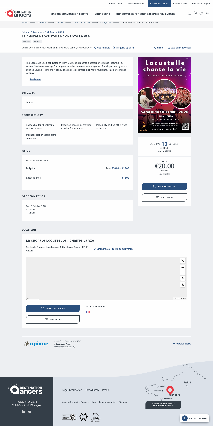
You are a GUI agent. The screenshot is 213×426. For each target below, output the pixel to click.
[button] (189, 13)
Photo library (92, 389)
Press (105, 389)
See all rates (164, 174)
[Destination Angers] (19, 12)
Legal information (72, 389)
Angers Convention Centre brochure (79, 402)
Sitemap (123, 402)
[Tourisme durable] (195, 15)
